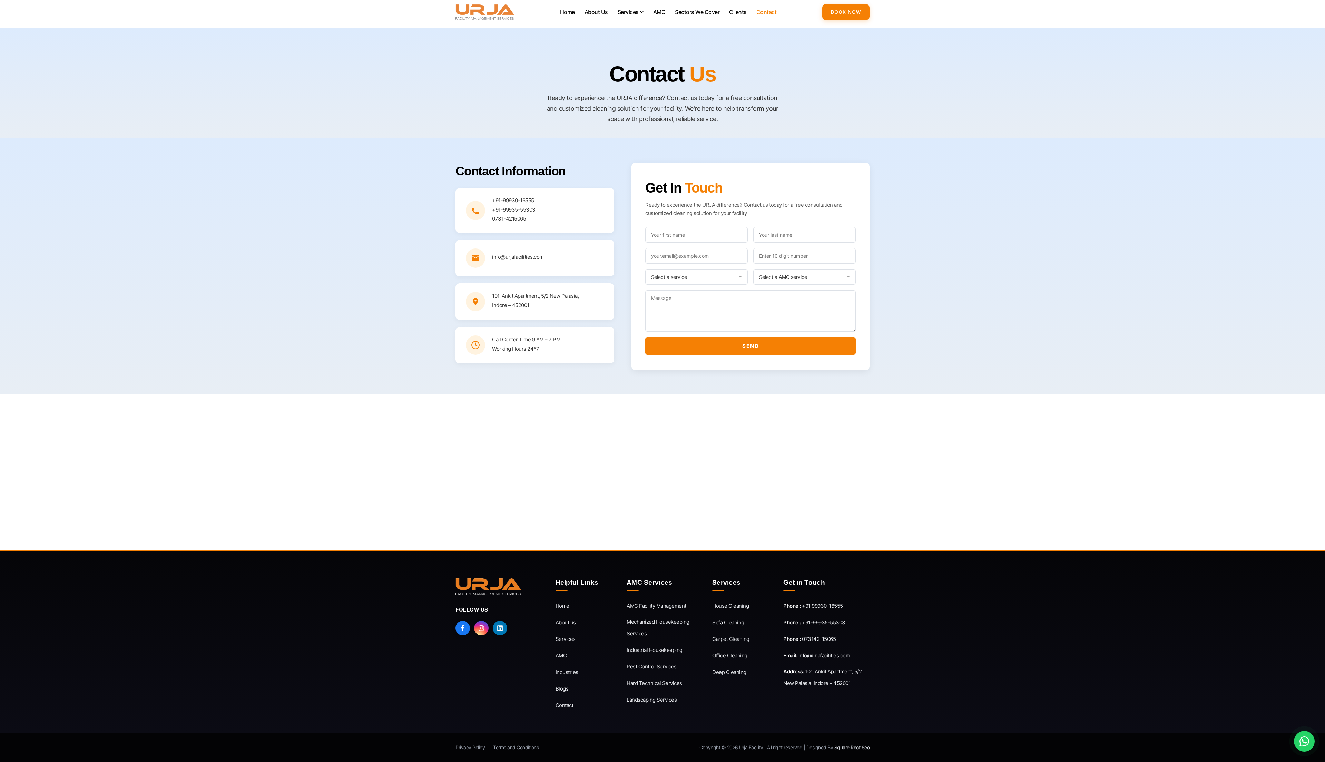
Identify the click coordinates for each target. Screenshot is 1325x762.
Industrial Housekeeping (655, 650)
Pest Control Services (652, 666)
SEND (750, 346)
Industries (567, 672)
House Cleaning (730, 606)
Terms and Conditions (516, 747)
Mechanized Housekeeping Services (658, 627)
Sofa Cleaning (728, 622)
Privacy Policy (470, 747)
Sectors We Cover (697, 12)
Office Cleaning (729, 655)
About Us (596, 12)
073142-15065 (809, 639)
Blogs (562, 688)
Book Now (846, 12)
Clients (738, 12)
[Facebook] (462, 628)
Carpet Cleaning (730, 639)
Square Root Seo (852, 747)
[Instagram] (481, 628)
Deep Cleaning (729, 672)
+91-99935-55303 (514, 209)
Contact (766, 12)
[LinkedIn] (500, 628)
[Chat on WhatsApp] (1304, 741)
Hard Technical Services (654, 683)
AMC (659, 12)
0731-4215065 (509, 218)
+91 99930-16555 (813, 606)
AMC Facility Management (656, 606)
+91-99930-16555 (513, 200)
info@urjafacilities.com (816, 655)
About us (566, 622)
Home (567, 12)
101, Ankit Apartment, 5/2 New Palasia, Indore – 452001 (822, 677)
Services (628, 12)
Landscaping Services (652, 699)
